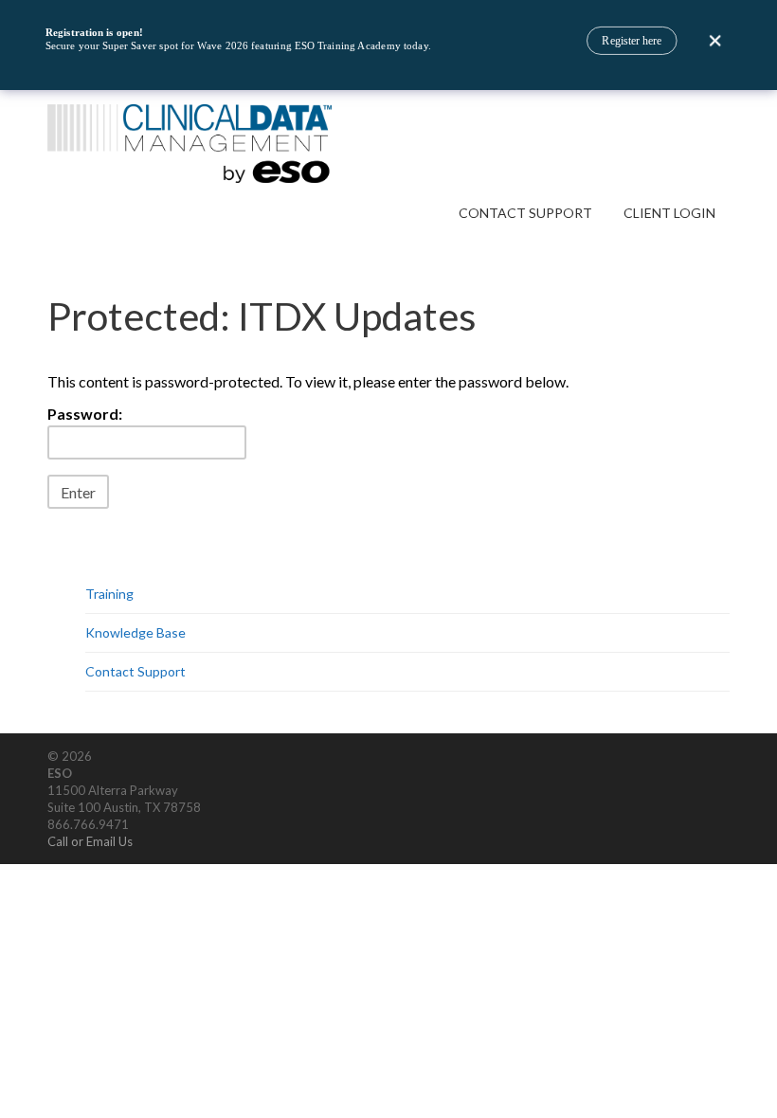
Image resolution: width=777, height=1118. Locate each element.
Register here (631, 40)
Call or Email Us (90, 841)
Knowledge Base (135, 632)
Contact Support (525, 213)
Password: (84, 414)
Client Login (669, 213)
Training (109, 594)
